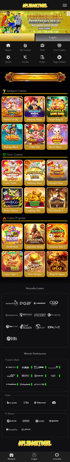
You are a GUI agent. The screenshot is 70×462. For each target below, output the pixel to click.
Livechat (57, 459)
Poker (42, 62)
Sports (8, 62)
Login (52, 37)
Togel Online (59, 62)
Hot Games (25, 50)
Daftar (17, 37)
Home (8, 50)
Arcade (25, 62)
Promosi (11, 459)
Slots (42, 50)
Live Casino (59, 50)
